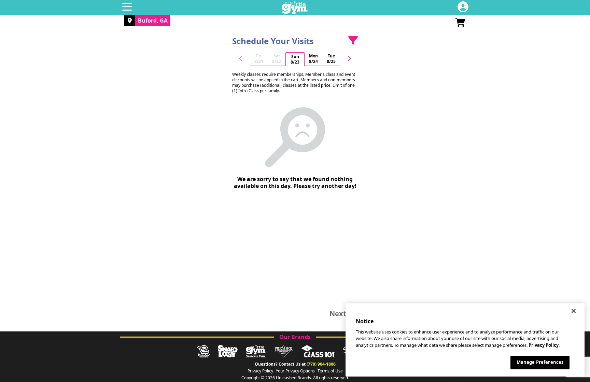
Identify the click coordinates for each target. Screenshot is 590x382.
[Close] (573, 310)
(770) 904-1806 (321, 364)
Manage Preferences (540, 362)
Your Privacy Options (295, 371)
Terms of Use (330, 371)
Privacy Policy (260, 371)
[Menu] (127, 7)
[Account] (463, 7)
